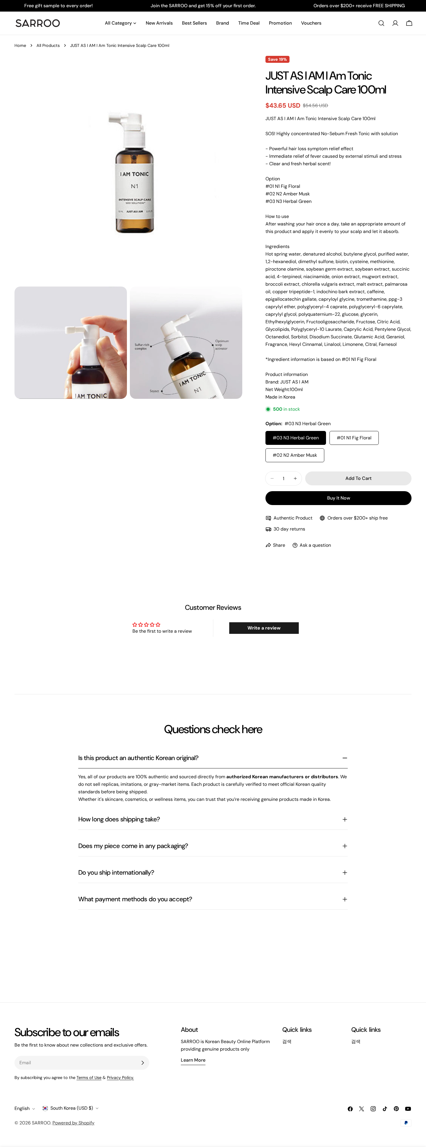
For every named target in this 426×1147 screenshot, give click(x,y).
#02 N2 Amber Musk (295, 455)
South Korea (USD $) (71, 1108)
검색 (287, 1041)
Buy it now (338, 498)
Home (20, 45)
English (22, 1109)
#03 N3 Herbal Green (296, 438)
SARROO (41, 1123)
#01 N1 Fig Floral (354, 438)
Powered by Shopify (73, 1123)
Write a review (264, 628)
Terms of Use (89, 1077)
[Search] (381, 23)
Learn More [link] (193, 1060)
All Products (48, 45)
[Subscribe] (142, 1063)
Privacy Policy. (120, 1077)
